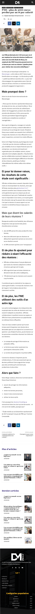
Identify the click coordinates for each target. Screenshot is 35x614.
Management (10, 7)
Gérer (3, 7)
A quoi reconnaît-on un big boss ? (12, 455)
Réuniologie (6, 74)
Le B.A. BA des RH (18, 7)
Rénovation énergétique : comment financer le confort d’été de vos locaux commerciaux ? (13, 509)
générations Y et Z (22, 188)
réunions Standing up (20, 402)
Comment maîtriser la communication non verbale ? (8, 436)
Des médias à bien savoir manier (13, 538)
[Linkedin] (18, 23)
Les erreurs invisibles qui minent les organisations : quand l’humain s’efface (13, 476)
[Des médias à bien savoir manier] (28, 540)
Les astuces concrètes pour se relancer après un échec (13, 466)
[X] (14, 23)
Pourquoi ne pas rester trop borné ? (26, 435)
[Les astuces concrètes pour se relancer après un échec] (27, 467)
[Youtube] (22, 568)
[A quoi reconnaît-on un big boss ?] (27, 457)
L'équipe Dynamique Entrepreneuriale (14, 15)
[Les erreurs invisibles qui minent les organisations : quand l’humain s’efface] (27, 477)
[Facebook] (9, 23)
